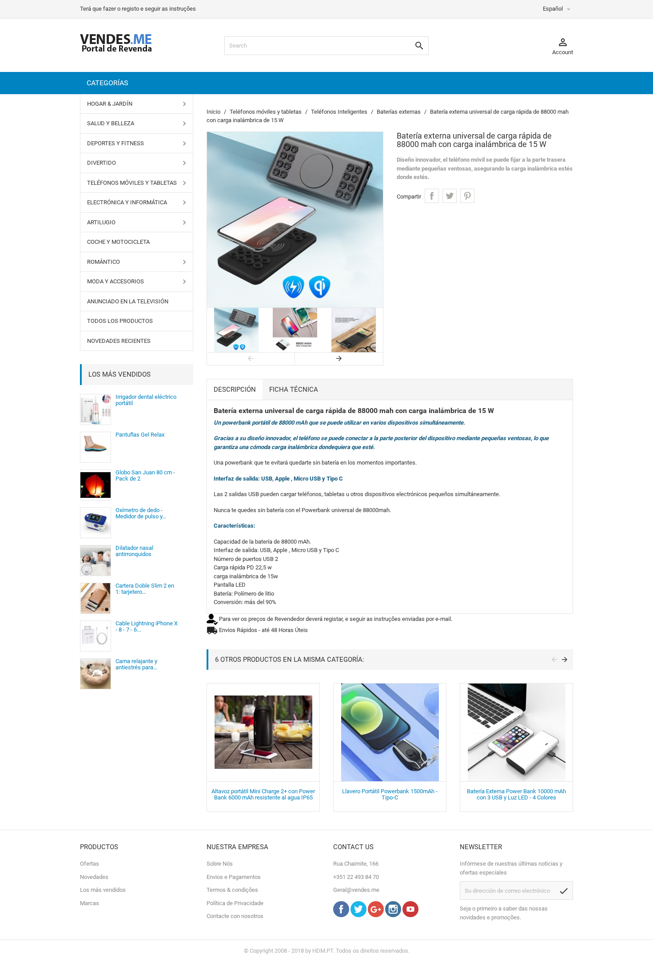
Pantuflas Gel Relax (139, 434)
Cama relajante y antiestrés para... (136, 664)
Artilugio (101, 222)
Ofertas (89, 863)
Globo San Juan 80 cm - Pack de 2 (145, 475)
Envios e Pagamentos (234, 877)
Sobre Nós (220, 863)
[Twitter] (358, 915)
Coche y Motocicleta (118, 242)
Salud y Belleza (110, 123)
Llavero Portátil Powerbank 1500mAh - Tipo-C (390, 794)
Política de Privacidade (235, 903)
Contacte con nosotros (235, 916)
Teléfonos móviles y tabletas (132, 182)
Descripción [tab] (235, 390)
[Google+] (376, 915)
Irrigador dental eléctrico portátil (145, 400)
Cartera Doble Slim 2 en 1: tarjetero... (144, 588)
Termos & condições (232, 889)
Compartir (431, 196)
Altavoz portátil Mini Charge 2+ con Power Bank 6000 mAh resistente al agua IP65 (263, 794)
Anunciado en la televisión (127, 301)
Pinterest (467, 196)
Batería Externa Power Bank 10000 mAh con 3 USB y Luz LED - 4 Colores (516, 794)
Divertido (101, 162)
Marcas (89, 903)
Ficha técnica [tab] (293, 390)
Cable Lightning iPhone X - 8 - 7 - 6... (146, 626)
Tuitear (449, 196)
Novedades (94, 877)
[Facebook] (341, 915)
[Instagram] (393, 915)
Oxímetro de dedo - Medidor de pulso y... (140, 513)
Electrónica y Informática (127, 202)
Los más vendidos (119, 374)
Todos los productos (120, 321)
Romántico (103, 261)
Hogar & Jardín (109, 103)
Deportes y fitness (115, 143)
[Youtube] (410, 915)
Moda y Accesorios (115, 281)
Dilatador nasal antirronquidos (134, 551)
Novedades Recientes (119, 341)
